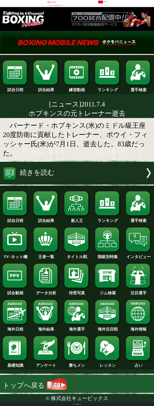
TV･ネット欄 (15, 257)
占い (139, 365)
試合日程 (15, 90)
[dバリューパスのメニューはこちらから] (105, 2)
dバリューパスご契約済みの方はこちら (55, 5)
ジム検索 (108, 293)
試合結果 (46, 90)
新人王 (77, 220)
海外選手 (77, 329)
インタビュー (138, 257)
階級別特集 (108, 257)
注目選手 (139, 293)
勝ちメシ (77, 365)
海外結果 (46, 329)
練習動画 (77, 90)
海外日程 (15, 329)
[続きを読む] (77, 182)
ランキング (108, 90)
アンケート (46, 365)
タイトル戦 (77, 257)
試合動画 (15, 293)
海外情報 (139, 329)
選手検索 (139, 90)
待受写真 (77, 293)
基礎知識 (15, 365)
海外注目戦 (108, 329)
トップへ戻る (24, 385)
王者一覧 (46, 257)
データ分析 (46, 293)
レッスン (108, 365)
